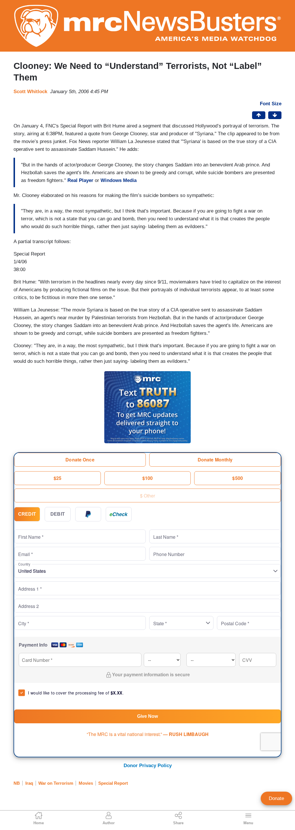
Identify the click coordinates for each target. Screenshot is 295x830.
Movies (86, 783)
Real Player (80, 180)
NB (17, 783)
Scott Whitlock (30, 91)
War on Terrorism (55, 783)
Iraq (29, 783)
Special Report (113, 783)
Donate (276, 798)
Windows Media (119, 180)
